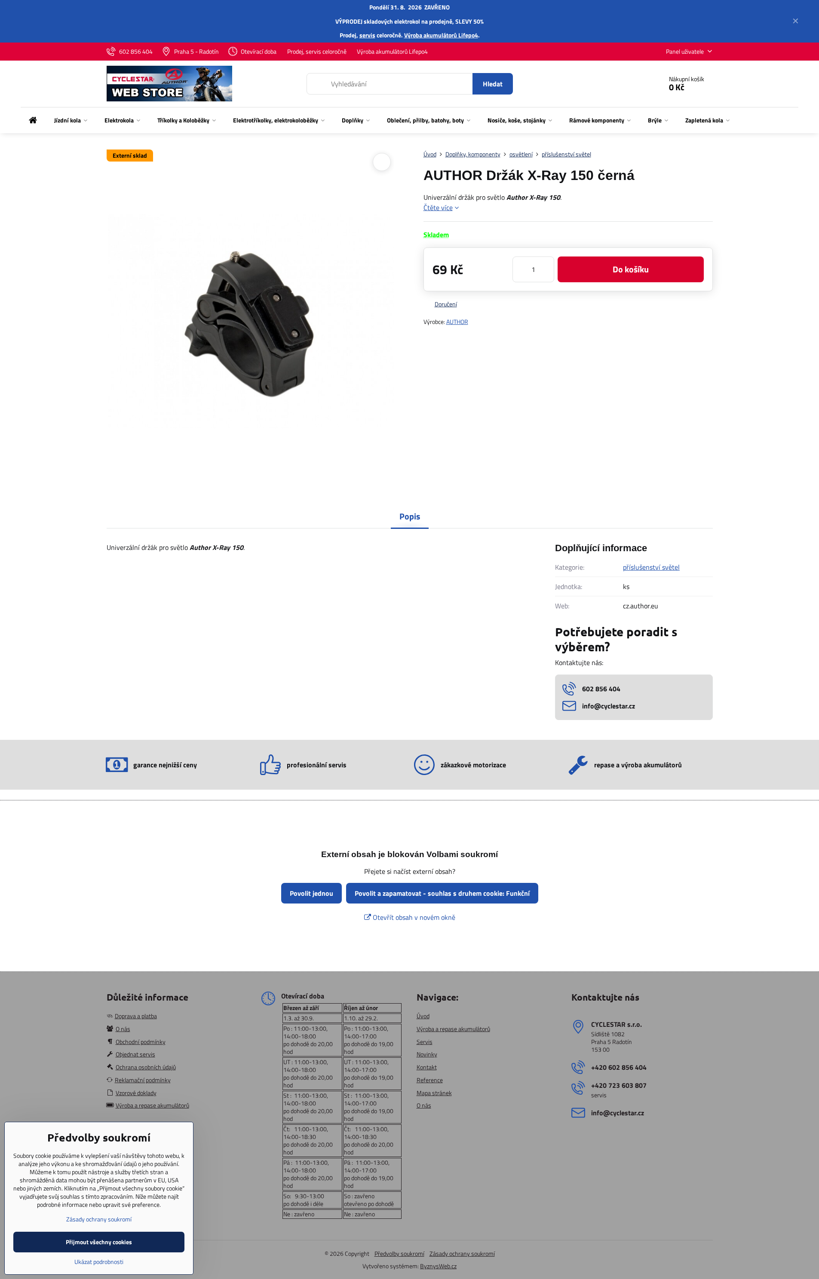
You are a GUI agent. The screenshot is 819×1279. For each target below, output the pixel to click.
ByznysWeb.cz (438, 1265)
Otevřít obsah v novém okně (413, 917)
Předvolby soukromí (399, 1253)
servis (367, 35)
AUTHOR (457, 321)
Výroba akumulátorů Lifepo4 (441, 35)
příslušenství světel (651, 567)
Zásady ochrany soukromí (462, 1253)
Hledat (493, 84)
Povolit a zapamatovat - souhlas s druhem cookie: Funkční (442, 893)
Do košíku (631, 269)
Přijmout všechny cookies (99, 1241)
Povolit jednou (311, 893)
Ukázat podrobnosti (98, 1262)
